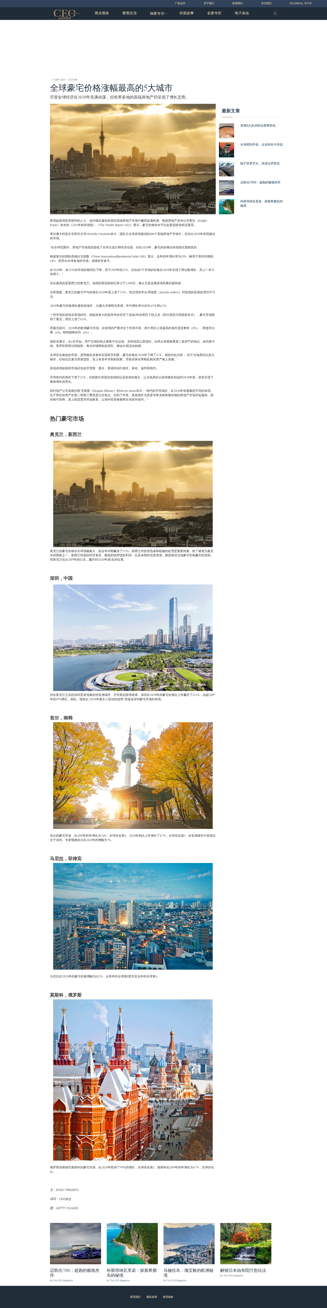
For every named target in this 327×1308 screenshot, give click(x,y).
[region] (163, 51)
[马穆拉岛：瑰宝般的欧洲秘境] (189, 1243)
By (61, 1280)
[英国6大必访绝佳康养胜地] (226, 130)
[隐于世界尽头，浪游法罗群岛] (226, 168)
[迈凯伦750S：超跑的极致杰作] (226, 187)
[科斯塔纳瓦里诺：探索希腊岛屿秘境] (226, 206)
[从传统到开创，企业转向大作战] (226, 149)
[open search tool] (275, 13)
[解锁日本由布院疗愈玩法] (245, 1243)
